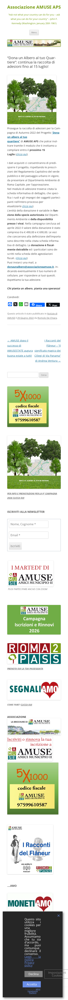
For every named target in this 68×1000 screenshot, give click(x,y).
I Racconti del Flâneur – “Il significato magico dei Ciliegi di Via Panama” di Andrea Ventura (47, 350)
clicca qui (21, 154)
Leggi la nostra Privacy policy (32, 961)
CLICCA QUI (26, 704)
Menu (34, 32)
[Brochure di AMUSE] (34, 734)
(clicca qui (21, 258)
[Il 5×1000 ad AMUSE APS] (32, 813)
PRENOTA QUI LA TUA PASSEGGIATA (25, 668)
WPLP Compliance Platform (34, 991)
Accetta (32, 984)
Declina (33, 974)
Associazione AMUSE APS (34, 7)
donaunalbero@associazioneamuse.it (30, 266)
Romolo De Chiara (47, 318)
